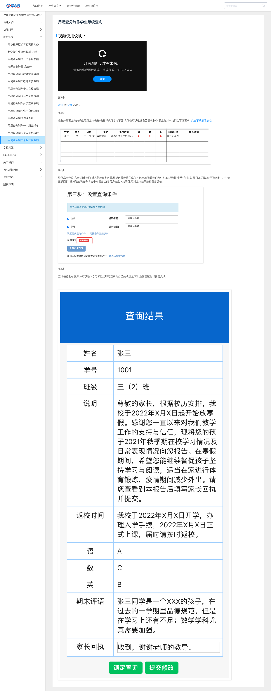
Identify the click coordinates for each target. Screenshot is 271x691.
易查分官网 (54, 5)
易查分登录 (73, 5)
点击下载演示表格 (201, 120)
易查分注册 (91, 5)
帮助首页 (38, 5)
